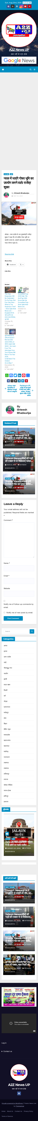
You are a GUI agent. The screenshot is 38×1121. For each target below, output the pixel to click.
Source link (9, 254)
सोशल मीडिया (8, 785)
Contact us (7, 1051)
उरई (5, 662)
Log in (4, 1043)
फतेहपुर (6, 712)
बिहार (5, 724)
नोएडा (5, 701)
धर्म (5, 696)
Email (6, 576)
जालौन (13, 455)
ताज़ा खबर (7, 685)
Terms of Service (7, 1116)
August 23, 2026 (9, 848)
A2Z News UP (19, 50)
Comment (8, 520)
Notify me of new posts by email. (19, 613)
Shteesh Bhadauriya (21, 193)
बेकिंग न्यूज (7, 729)
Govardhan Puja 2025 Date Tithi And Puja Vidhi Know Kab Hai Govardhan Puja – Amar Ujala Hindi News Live (23, 300)
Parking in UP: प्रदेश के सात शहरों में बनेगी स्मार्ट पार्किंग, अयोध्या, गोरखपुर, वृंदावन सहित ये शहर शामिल (25, 390)
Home (3, 1111)
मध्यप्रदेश (7, 735)
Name (7, 563)
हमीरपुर (6, 796)
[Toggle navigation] (34, 69)
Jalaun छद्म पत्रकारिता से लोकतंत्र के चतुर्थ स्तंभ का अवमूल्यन (12, 388)
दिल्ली (5, 690)
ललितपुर (6, 774)
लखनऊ (6, 763)
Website (7, 588)
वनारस (6, 779)
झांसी (11, 174)
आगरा (5, 646)
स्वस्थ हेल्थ (7, 790)
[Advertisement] (19, 99)
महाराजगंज (7, 740)
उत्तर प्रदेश (6, 174)
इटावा (7, 432)
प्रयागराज (7, 707)
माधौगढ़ (6, 751)
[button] (30, 69)
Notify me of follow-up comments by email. (18, 605)
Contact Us (18, 1111)
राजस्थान (7, 757)
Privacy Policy (28, 1111)
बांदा (5, 718)
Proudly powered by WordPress (12, 1103)
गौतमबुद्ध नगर (8, 668)
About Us (10, 1111)
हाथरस (6, 802)
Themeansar (20, 1106)
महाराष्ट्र (6, 746)
